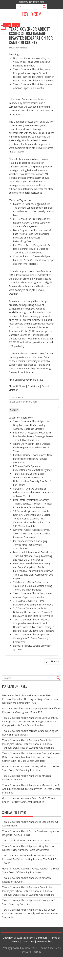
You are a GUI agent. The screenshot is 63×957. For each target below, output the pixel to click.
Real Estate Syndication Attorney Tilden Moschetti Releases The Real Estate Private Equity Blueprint (32, 503)
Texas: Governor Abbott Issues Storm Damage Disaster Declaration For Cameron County (31, 35)
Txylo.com (31, 14)
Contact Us (28, 941)
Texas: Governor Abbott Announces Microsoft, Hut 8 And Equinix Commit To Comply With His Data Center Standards (31, 788)
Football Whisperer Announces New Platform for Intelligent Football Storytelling (32, 458)
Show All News (17, 386)
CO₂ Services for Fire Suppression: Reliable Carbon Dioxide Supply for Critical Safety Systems (32, 222)
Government (29, 379)
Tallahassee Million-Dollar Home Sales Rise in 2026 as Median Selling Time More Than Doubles (32, 585)
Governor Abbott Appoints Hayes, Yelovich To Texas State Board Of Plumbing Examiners (31, 61)
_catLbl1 (15, 25)
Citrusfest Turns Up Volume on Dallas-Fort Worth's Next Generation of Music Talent (33, 492)
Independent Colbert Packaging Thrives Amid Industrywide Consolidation (30, 544)
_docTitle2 (51, 661)
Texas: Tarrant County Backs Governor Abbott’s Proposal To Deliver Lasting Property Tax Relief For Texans (30, 859)
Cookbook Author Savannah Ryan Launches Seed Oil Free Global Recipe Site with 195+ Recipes (33, 260)
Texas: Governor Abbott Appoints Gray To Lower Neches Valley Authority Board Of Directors (31, 425)
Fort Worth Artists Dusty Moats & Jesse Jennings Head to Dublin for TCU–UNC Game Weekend (31, 248)
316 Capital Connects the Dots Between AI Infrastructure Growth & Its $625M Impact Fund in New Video (33, 612)
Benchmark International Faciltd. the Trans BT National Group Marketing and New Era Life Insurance (32, 556)
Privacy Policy (44, 941)
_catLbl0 (6, 25)
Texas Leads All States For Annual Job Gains (26, 840)
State (40, 379)
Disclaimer (33, 386)
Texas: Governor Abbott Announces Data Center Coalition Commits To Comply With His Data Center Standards (30, 913)
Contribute (41, 937)
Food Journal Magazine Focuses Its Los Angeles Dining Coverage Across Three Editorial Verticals (33, 436)
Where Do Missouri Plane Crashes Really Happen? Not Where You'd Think (31, 447)
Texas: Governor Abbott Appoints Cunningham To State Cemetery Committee (31, 638)
